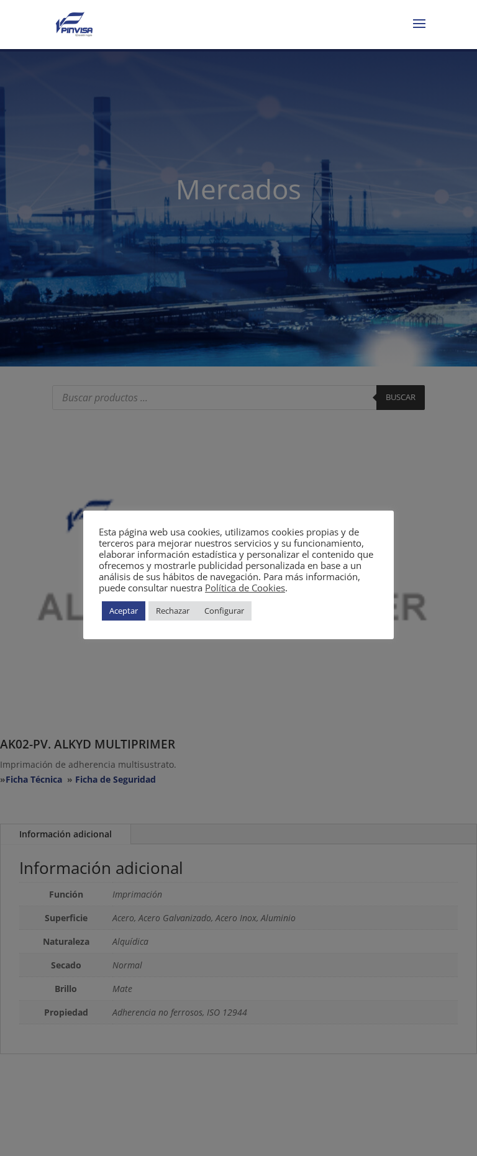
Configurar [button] (224, 610)
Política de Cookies (245, 587)
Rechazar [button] (172, 610)
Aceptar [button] (123, 610)
